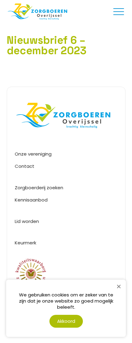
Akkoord (66, 321)
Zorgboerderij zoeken (39, 187)
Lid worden (27, 221)
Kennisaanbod (31, 200)
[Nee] (118, 286)
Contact (24, 166)
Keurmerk (25, 242)
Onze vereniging (33, 154)
